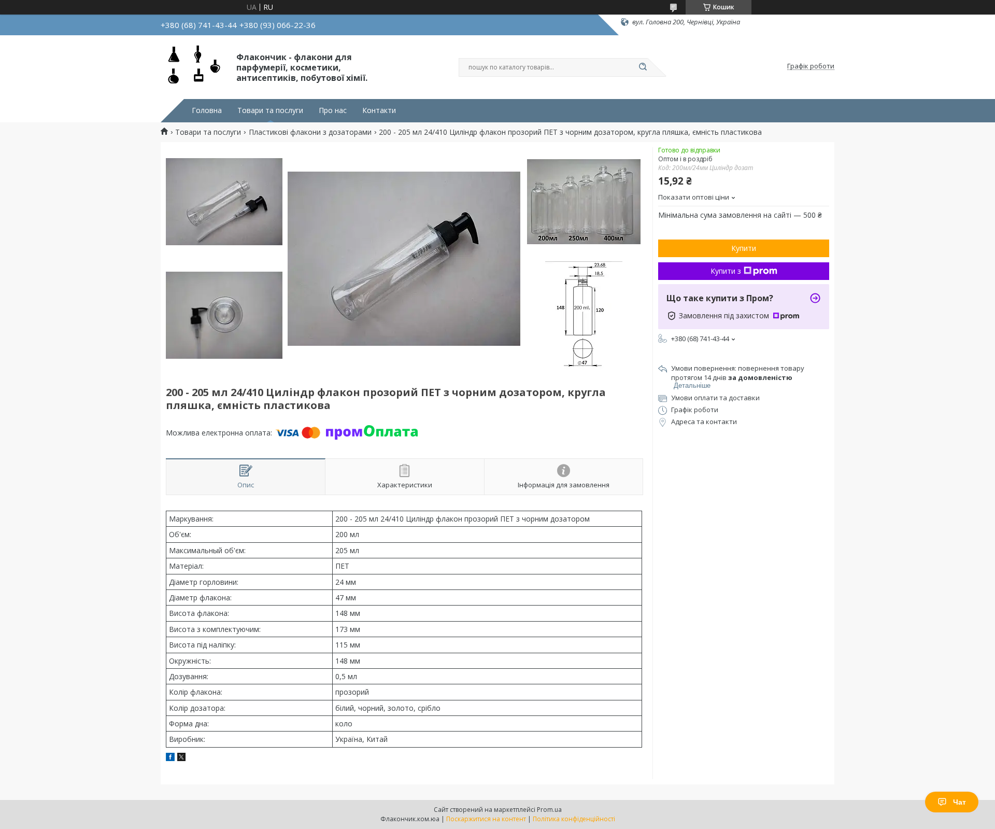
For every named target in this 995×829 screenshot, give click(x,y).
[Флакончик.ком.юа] (194, 66)
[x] (181, 758)
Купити (743, 248)
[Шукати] (642, 67)
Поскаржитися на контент (486, 818)
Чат (959, 802)
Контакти (379, 110)
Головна (207, 110)
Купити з (725, 271)
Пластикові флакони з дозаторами (310, 132)
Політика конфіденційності (574, 818)
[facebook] (170, 758)
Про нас (333, 110)
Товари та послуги (270, 110)
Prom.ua (549, 809)
